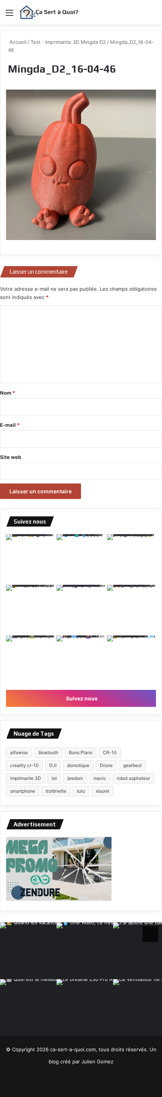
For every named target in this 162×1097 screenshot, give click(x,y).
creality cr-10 (24, 765)
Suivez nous (81, 698)
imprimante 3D (25, 778)
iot (54, 778)
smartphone (22, 791)
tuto (81, 791)
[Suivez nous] (150, 934)
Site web (10, 457)
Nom (7, 393)
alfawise (19, 752)
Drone (106, 765)
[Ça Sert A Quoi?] (49, 12)
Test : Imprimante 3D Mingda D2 (68, 42)
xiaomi (102, 791)
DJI (53, 765)
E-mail (10, 425)
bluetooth (48, 752)
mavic (99, 778)
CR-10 (110, 752)
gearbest (132, 765)
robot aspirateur (133, 778)
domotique (78, 765)
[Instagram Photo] (30, 558)
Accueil (17, 42)
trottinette (56, 791)
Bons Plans (80, 752)
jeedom (75, 778)
